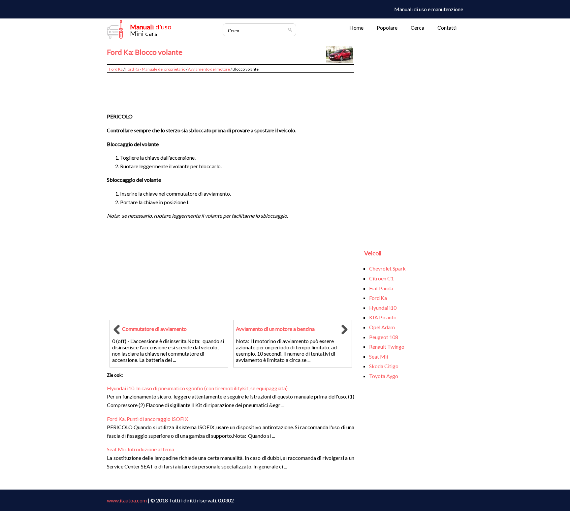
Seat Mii (378, 356)
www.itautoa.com (127, 500)
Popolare (387, 27)
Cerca (417, 27)
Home (356, 27)
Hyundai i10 (382, 307)
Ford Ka (116, 69)
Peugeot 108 (383, 337)
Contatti (447, 27)
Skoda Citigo (383, 366)
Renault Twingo (386, 346)
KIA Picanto (382, 317)
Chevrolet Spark (387, 268)
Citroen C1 (381, 278)
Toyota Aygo (383, 376)
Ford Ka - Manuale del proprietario (155, 69)
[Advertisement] (230, 90)
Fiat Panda (381, 288)
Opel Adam (382, 327)
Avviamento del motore (209, 69)
